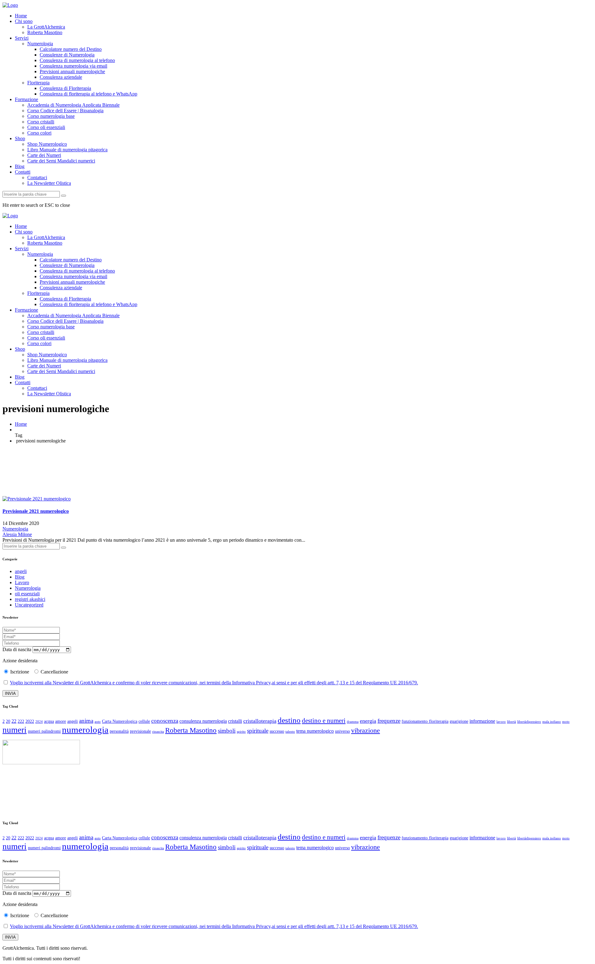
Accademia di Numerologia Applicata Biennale (73, 105)
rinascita (158, 731)
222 (21, 721)
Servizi (22, 38)
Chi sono (24, 21)
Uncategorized (29, 604)
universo (342, 731)
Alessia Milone (17, 534)
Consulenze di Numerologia (67, 54)
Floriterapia (38, 82)
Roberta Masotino (44, 32)
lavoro (501, 721)
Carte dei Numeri (44, 155)
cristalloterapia (259, 721)
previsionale (140, 731)
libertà (511, 721)
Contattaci (37, 177)
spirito (241, 731)
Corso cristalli (40, 121)
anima (86, 720)
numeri (14, 730)
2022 (29, 721)
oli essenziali (27, 593)
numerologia (85, 730)
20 (8, 721)
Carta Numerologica (119, 721)
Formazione (26, 99)
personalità (119, 731)
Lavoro (22, 582)
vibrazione (365, 730)
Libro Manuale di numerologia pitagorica (67, 149)
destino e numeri (324, 720)
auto (98, 721)
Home (21, 15)
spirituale (257, 730)
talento (290, 731)
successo (277, 731)
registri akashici (30, 599)
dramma (353, 721)
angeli (21, 571)
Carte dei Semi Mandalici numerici (61, 160)
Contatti (22, 172)
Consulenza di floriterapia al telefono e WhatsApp (88, 93)
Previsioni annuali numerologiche (72, 71)
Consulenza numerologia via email (73, 66)
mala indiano (551, 721)
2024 (39, 721)
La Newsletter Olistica (49, 183)
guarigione (459, 721)
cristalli (235, 721)
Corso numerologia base (51, 116)
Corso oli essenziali (46, 127)
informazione (482, 721)
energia (368, 721)
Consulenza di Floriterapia (65, 88)
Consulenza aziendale (61, 77)
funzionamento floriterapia (425, 721)
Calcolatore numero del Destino (71, 49)
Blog (19, 166)
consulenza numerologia (203, 721)
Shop (20, 138)
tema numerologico (315, 731)
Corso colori (39, 132)
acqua (49, 721)
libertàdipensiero (529, 721)
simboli (227, 730)
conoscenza (164, 720)
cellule (144, 721)
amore (60, 721)
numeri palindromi (44, 731)
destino (289, 720)
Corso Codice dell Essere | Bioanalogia (65, 110)
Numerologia (40, 43)
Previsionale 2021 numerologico (35, 511)
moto (566, 721)
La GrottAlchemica (46, 26)
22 (13, 721)
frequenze (388, 720)
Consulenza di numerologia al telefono (77, 60)
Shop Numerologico (47, 144)
